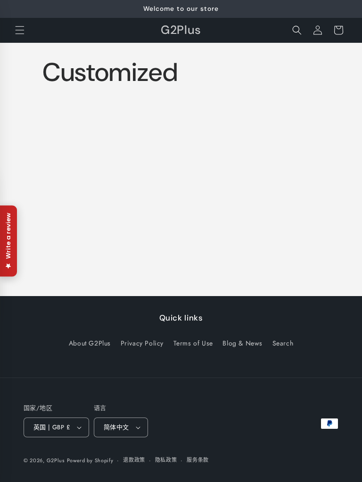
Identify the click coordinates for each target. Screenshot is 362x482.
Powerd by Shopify (90, 460)
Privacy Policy (142, 343)
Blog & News (242, 343)
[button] (19, 30)
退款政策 (134, 460)
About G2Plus (90, 343)
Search (283, 343)
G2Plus (56, 460)
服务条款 (198, 460)
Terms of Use (193, 343)
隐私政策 (166, 460)
